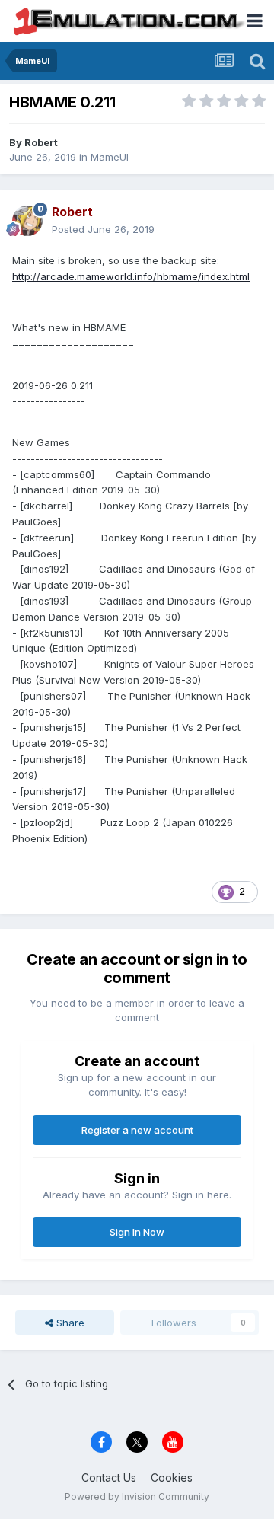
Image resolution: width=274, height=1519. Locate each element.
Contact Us (108, 1477)
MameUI (110, 157)
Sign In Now (137, 1232)
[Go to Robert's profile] (27, 221)
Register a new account (137, 1130)
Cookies (172, 1477)
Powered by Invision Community (137, 1496)
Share (68, 1322)
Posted (103, 229)
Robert (41, 142)
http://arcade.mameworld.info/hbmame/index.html (131, 276)
